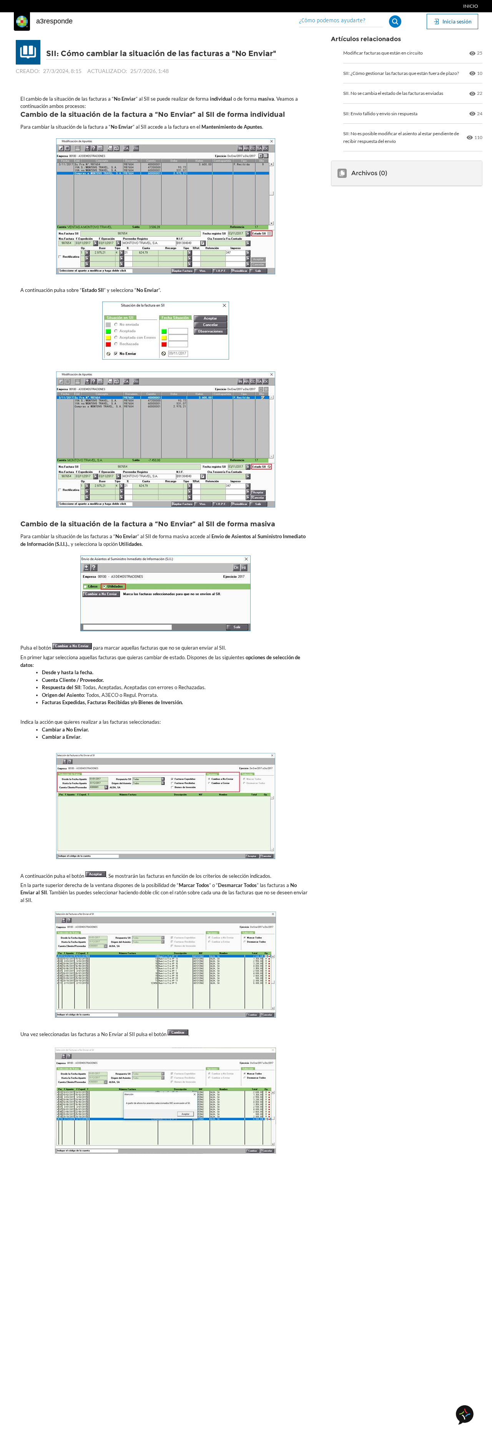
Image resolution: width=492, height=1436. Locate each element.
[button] (395, 21)
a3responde (54, 21)
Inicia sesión (457, 21)
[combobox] (341, 21)
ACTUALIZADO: (107, 71)
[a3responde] (22, 21)
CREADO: (28, 71)
